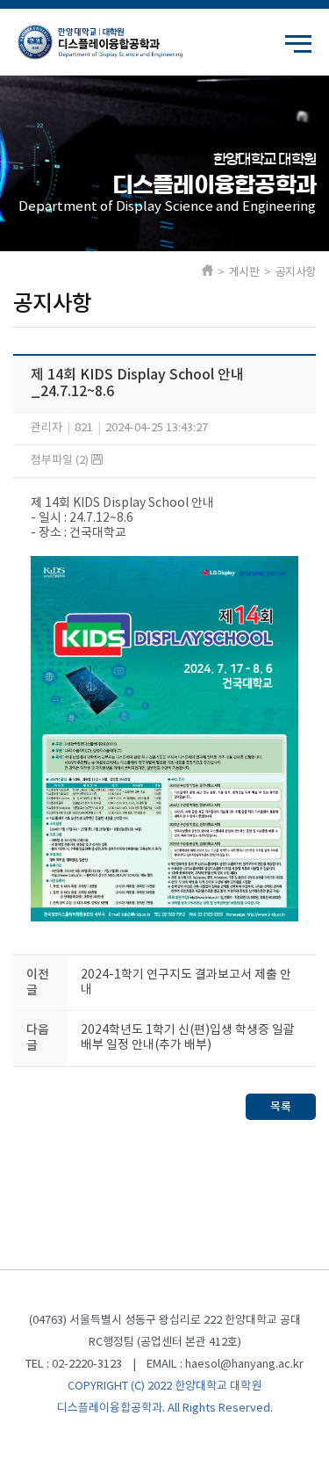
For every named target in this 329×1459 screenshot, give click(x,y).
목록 (280, 1107)
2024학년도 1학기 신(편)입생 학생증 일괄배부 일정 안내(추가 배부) (188, 1037)
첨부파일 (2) (61, 460)
